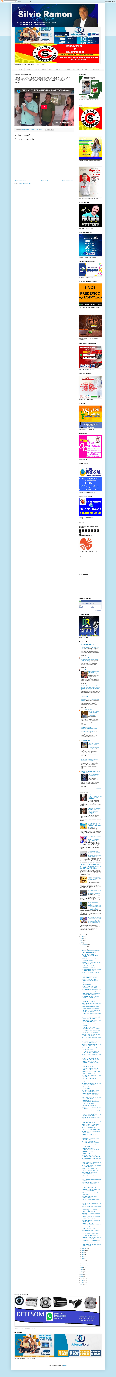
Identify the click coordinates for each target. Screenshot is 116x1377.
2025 (81, 938)
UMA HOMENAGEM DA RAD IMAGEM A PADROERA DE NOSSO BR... (91, 1125)
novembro (84, 946)
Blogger (65, 1365)
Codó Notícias (84, 696)
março (83, 1260)
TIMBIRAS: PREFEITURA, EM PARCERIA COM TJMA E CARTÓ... (91, 1062)
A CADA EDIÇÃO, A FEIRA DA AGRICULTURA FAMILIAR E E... (90, 1104)
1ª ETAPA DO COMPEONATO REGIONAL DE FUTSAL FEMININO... (91, 1028)
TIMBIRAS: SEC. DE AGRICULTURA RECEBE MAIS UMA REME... (90, 994)
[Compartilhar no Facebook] (51, 130)
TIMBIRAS (58, 70)
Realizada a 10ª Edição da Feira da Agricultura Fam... (90, 1139)
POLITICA (67, 70)
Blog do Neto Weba (86, 740)
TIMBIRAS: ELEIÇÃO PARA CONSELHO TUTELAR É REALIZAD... (91, 1238)
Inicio (14, 70)
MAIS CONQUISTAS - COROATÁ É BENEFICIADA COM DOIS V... (90, 1069)
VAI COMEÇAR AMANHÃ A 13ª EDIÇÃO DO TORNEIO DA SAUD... (91, 1055)
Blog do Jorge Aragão (86, 657)
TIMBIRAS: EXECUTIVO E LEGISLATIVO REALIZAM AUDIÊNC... (92, 1224)
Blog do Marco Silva (86, 727)
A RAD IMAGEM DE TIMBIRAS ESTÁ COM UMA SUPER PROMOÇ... (91, 1241)
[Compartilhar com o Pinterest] (53, 130)
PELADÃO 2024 (94, 70)
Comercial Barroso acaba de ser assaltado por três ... (90, 1173)
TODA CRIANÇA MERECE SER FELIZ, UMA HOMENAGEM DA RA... (91, 1121)
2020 (81, 1272)
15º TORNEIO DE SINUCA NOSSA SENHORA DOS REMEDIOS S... (90, 1052)
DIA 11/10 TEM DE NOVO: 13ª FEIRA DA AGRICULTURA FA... (91, 1166)
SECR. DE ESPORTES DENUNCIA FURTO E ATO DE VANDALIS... (90, 973)
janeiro (83, 1265)
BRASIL (21, 70)
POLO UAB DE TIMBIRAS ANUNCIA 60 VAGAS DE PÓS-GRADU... (91, 997)
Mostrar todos (99, 788)
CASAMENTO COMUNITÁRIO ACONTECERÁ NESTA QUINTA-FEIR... (90, 1080)
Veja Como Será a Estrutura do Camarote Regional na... (89, 966)
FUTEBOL (84, 70)
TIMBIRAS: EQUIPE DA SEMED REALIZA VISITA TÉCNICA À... (90, 1210)
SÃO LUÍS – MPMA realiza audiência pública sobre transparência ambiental (94, 892)
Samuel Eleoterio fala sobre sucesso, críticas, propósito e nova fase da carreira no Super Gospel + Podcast (90, 730)
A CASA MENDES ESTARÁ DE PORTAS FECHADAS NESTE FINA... (91, 1115)
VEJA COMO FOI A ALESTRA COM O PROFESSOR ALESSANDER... (91, 1041)
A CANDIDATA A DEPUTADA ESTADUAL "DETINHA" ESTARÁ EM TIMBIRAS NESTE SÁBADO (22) (95, 838)
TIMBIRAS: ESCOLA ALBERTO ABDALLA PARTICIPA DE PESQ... (90, 1149)
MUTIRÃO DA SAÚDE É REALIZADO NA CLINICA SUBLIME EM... (92, 1072)
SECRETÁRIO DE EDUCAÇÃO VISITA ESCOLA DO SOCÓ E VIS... (91, 1186)
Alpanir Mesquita (85, 670)
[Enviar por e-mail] (46, 130)
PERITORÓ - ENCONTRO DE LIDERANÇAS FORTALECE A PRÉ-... (91, 1156)
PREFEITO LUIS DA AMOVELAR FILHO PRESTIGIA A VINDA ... (91, 1098)
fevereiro (84, 1263)
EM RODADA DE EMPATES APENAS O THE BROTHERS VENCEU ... (91, 970)
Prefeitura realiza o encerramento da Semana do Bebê (91, 983)
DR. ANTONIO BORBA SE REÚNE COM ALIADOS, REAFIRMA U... (91, 1084)
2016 (81, 1280)
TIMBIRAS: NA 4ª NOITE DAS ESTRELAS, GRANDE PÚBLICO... (91, 1101)
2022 (81, 1267)
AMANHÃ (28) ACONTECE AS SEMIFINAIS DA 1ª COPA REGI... (90, 980)
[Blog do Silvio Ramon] (84, 607)
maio (83, 1256)
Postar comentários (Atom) (25, 183)
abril (83, 1258)
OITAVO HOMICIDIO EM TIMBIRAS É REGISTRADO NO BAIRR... (91, 1017)
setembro (84, 1248)
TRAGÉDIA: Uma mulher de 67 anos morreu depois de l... (91, 1200)
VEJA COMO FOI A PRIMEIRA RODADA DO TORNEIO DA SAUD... (91, 1045)
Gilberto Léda (84, 758)
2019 (81, 1274)
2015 (81, 1282)
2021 (81, 1270)
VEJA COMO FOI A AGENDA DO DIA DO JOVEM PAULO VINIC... (91, 1065)
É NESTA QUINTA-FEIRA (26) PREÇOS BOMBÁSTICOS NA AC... (91, 1011)
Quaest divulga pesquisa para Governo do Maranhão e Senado (93, 673)
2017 (81, 1278)
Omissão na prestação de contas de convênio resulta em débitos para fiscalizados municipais (94, 879)
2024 (81, 940)
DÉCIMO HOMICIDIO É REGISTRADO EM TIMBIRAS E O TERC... (91, 951)
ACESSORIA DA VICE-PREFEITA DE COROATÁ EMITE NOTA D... (91, 1035)
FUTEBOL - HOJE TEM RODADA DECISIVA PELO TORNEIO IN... (90, 987)
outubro (84, 949)
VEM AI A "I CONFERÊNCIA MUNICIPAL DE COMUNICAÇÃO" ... (91, 963)
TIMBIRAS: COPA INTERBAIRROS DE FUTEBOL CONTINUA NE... (91, 1190)
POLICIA (37, 70)
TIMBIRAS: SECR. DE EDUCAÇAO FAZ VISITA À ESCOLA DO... (91, 1163)
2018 (81, 1276)
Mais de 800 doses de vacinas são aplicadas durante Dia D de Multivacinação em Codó (90, 699)
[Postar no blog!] (48, 130)
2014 (81, 1284)
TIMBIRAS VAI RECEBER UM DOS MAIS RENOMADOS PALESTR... (90, 1094)
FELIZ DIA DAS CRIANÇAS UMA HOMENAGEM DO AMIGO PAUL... (91, 1128)
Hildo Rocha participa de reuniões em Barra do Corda (93, 775)
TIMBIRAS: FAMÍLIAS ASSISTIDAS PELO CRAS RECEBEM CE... (90, 1227)
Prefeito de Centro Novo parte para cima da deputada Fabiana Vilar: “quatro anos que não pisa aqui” (90, 689)
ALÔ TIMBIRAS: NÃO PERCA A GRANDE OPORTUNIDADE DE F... (91, 1169)
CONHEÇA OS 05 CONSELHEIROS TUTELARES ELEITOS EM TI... (90, 1234)
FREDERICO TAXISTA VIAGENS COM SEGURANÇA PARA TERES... (91, 1031)
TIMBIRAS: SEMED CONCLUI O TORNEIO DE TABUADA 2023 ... (90, 1135)
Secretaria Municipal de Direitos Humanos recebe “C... (89, 1197)
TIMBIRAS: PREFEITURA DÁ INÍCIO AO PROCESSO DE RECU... (91, 1145)
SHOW (51, 70)
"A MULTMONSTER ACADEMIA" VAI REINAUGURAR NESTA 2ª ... (90, 1183)
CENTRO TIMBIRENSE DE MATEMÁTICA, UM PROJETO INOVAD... (90, 956)
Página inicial (44, 180)
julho (83, 1252)
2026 (81, 936)
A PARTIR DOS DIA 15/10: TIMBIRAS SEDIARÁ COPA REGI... (91, 1217)
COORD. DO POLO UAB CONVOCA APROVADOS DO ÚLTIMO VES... (90, 1007)
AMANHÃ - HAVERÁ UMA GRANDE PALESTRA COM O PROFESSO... (90, 1059)
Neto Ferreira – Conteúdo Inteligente (90, 686)
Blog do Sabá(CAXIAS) (86, 710)
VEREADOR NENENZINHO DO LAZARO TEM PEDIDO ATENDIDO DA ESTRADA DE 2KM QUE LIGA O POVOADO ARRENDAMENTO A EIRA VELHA (91, 866)
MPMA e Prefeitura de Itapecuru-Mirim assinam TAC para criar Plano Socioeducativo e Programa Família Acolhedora (94, 854)
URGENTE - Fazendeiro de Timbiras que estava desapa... (91, 959)
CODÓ (44, 70)
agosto (83, 1250)
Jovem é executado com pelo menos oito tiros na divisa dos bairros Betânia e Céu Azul (90, 647)
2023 (81, 943)
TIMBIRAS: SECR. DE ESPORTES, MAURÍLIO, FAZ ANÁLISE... (90, 1000)
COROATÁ (76, 70)
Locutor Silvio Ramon (86, 603)
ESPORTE (29, 70)
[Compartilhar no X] (50, 130)
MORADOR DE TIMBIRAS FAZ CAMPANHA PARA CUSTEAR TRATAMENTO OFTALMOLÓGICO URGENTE (94, 811)
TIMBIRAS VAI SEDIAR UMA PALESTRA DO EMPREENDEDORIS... (91, 1021)
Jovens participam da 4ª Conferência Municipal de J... (91, 1221)
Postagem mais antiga (67, 180)
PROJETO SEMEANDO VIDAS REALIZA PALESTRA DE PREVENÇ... (91, 990)
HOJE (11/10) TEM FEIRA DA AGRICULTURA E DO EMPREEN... (91, 1142)
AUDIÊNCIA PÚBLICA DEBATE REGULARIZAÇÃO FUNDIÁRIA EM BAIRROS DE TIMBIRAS (95, 797)
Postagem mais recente (21, 180)
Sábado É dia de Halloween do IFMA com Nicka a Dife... (91, 1111)
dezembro (84, 944)
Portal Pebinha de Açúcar (87, 644)
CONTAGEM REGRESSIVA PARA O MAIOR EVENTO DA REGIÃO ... (90, 1091)
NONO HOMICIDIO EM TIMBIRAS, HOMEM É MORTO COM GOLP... (90, 976)
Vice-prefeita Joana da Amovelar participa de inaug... (90, 1048)
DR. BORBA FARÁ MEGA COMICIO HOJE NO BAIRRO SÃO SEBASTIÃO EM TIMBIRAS (94, 825)
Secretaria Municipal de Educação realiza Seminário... (90, 1231)
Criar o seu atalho (98, 610)
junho (83, 1254)
